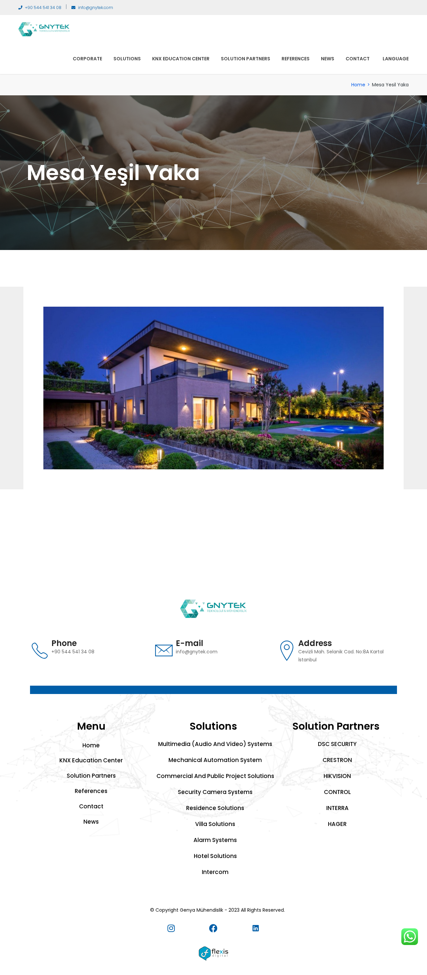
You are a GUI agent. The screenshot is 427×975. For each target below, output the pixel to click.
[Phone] (39, 650)
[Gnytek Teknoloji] (44, 28)
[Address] (286, 650)
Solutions (127, 58)
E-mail (189, 643)
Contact (358, 58)
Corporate (87, 58)
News (327, 58)
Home (358, 84)
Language (396, 58)
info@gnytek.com (95, 7)
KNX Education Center (180, 58)
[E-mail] (164, 650)
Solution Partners (245, 58)
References (296, 58)
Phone (64, 643)
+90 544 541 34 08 (43, 7)
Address (315, 643)
